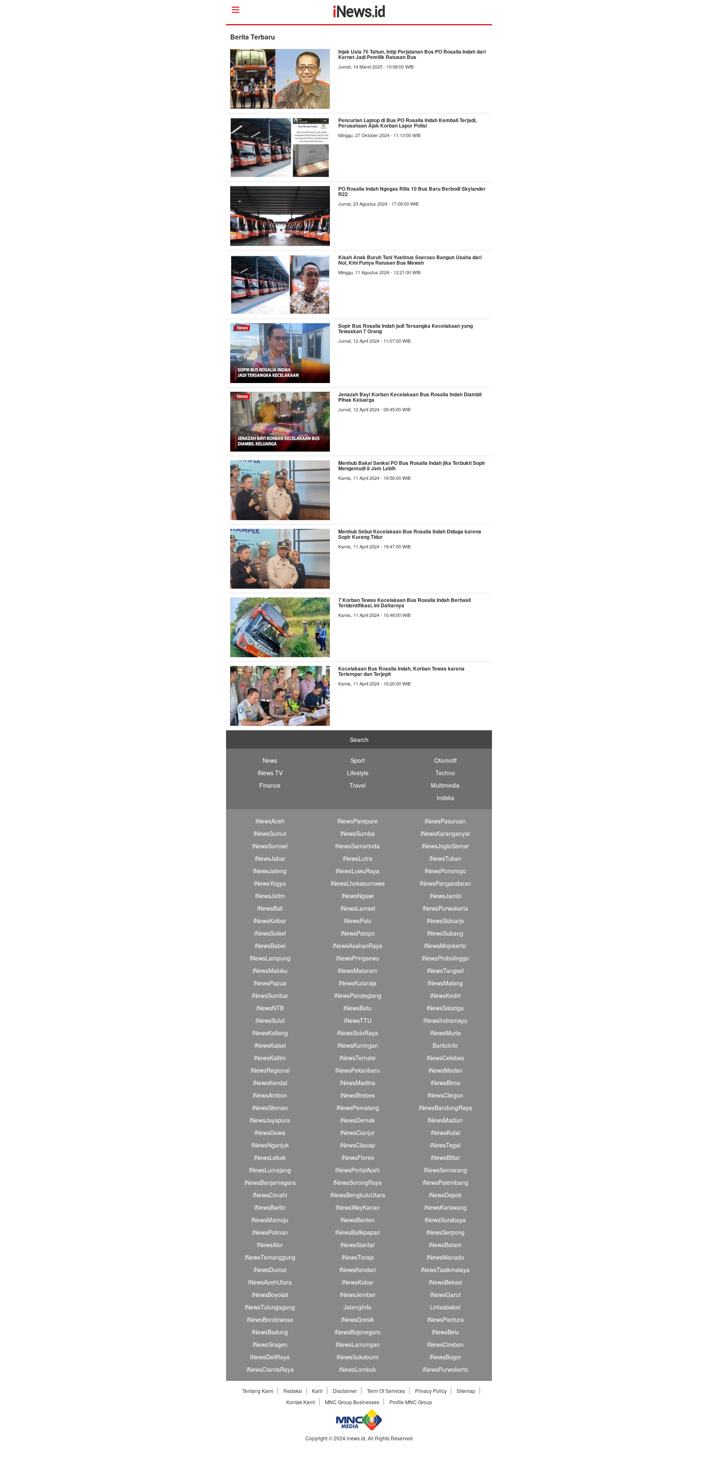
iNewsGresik (357, 1319)
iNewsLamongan (358, 1344)
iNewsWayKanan (358, 1207)
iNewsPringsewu (357, 958)
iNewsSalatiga (445, 1008)
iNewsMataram (357, 970)
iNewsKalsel (270, 1045)
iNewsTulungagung (270, 1307)
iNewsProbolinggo (445, 958)
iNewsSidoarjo (445, 920)
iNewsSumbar (270, 995)
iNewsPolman (270, 1232)
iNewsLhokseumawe (358, 883)
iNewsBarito (269, 1207)
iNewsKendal (270, 1082)
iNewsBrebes (357, 1095)
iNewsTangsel (445, 970)
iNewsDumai (269, 1269)
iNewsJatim (270, 896)
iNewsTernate (357, 1058)
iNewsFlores (358, 1157)
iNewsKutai (445, 1132)
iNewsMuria (445, 1033)
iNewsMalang (445, 983)
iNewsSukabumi (358, 1357)
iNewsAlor (270, 1244)
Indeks (445, 797)
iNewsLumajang (270, 1170)
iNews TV (270, 773)
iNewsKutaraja (357, 983)
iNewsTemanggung (270, 1257)
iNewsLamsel (357, 908)
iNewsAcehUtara (270, 1282)
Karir (317, 1390)
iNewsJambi (445, 896)
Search (359, 739)
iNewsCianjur (357, 1132)
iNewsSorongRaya (357, 1182)
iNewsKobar (358, 1282)
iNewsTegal (445, 1145)
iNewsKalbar (269, 920)
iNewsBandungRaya (445, 1107)
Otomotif (445, 760)
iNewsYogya (270, 883)
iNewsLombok (357, 1369)
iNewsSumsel (270, 846)
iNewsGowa (269, 1132)
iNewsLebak (270, 1157)
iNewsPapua (269, 983)
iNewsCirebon (445, 1344)
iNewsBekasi (445, 1282)
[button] (227, 1455)
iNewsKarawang (445, 1207)
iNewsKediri (445, 995)
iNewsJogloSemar (445, 846)
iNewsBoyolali (270, 1294)
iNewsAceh (270, 821)
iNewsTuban (445, 858)
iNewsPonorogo (445, 871)
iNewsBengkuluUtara (357, 1195)
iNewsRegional (270, 1070)
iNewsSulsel (270, 933)
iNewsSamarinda (357, 846)
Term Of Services (386, 1390)
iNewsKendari (357, 1269)
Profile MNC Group (410, 1401)
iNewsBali (270, 908)
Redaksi (292, 1390)
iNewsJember (358, 1294)
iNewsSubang (445, 933)
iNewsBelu (445, 1332)
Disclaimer (345, 1390)
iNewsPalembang (445, 1182)
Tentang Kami (257, 1390)
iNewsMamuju (269, 1220)
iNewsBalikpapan (357, 1232)
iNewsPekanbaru (357, 1070)
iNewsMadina (357, 1082)
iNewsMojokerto (445, 945)
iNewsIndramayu (445, 1020)
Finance (269, 785)
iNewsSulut (270, 1020)
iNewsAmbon (270, 1095)
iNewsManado (445, 1257)
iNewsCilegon (445, 1095)
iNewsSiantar (357, 1244)
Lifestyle (358, 773)
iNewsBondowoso (270, 1319)
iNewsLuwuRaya (357, 871)
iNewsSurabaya (445, 1220)
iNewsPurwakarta (445, 908)
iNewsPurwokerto (445, 1369)
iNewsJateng (270, 871)
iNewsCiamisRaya (270, 1369)
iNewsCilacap (357, 1145)
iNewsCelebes (445, 1058)
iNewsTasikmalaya (445, 1269)
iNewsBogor (445, 1357)
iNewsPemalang (358, 1107)
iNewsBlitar (445, 1157)
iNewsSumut (269, 833)
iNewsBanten (357, 1220)
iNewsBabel (270, 945)
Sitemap (466, 1390)
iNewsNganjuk (270, 1145)
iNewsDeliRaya (270, 1357)
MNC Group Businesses (352, 1401)
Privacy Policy (431, 1390)
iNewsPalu (357, 920)
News (270, 760)
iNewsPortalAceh (357, 1170)
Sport (358, 760)
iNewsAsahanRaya (357, 945)
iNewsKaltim (270, 1058)
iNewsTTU (357, 1020)
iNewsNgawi (358, 896)
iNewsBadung (270, 1332)
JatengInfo (357, 1307)
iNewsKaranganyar (445, 833)
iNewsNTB (270, 1008)
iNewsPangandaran (445, 883)
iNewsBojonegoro (357, 1332)
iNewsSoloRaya (357, 1033)
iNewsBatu (357, 1008)
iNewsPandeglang (357, 995)
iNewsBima (445, 1082)
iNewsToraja (358, 1257)
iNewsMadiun (445, 1120)
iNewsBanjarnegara (270, 1182)
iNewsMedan (445, 1070)
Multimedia (445, 785)
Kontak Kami (300, 1401)
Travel (357, 785)
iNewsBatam (445, 1244)
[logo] (359, 15)
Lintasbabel (445, 1307)
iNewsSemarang (445, 1170)
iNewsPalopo (358, 933)
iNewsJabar (270, 858)
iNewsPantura (445, 1319)
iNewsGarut (445, 1294)
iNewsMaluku (270, 970)
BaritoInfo (445, 1045)
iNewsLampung (270, 958)
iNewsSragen (270, 1344)
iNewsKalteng (270, 1033)
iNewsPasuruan (445, 821)
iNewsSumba (357, 833)
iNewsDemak (357, 1120)
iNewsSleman (270, 1107)
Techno (445, 773)
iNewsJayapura (270, 1120)
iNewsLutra (357, 858)
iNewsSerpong (445, 1232)
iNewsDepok (445, 1195)
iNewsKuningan (357, 1045)
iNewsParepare (357, 821)
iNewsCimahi (270, 1195)
